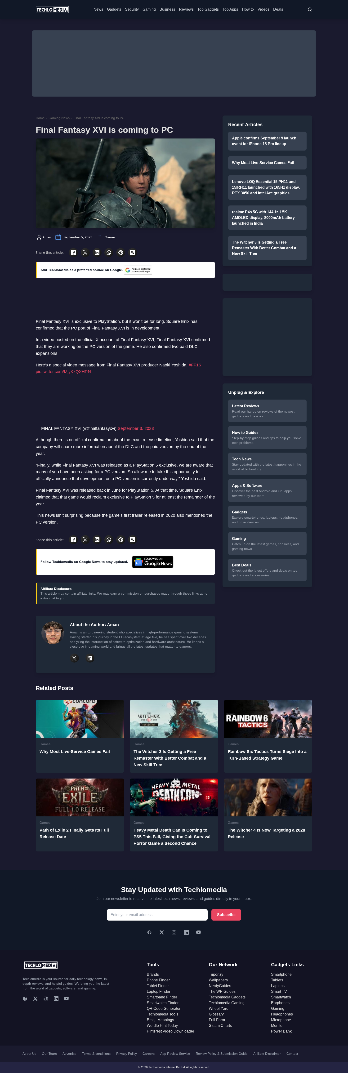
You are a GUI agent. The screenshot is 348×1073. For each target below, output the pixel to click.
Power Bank (281, 1031)
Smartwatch (281, 997)
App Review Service (175, 1053)
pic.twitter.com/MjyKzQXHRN (63, 371)
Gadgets (114, 9)
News (98, 9)
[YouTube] (198, 932)
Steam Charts (220, 1026)
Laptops (278, 986)
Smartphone (281, 974)
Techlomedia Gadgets (227, 997)
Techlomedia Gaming (227, 1003)
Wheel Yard (218, 1008)
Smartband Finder (162, 997)
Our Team (49, 1053)
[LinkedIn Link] (89, 658)
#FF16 (195, 365)
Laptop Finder (158, 991)
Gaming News (59, 118)
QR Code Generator (163, 1008)
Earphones (280, 1003)
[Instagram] (174, 932)
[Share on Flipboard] (132, 252)
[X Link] (74, 658)
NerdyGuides (220, 986)
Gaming (149, 9)
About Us (29, 1053)
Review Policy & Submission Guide (222, 1053)
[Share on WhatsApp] (108, 252)
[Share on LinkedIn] (97, 252)
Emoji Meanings (160, 1020)
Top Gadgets (208, 9)
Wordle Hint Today (162, 1026)
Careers (149, 1053)
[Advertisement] (174, 63)
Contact (292, 1053)
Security (132, 9)
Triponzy (216, 974)
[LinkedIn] (186, 932)
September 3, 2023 (136, 428)
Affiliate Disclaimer (267, 1053)
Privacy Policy (126, 1053)
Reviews (186, 9)
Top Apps (230, 9)
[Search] (310, 9)
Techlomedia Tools (162, 1014)
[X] (161, 932)
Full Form (217, 1020)
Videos (263, 9)
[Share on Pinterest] (120, 252)
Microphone (281, 1020)
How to (248, 9)
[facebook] (24, 998)
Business (167, 9)
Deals (278, 9)
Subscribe (226, 915)
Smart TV (279, 991)
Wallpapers (218, 980)
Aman (46, 237)
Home (40, 118)
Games (110, 237)
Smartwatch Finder (162, 1003)
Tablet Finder (158, 986)
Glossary (216, 1014)
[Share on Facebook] (73, 252)
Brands (153, 974)
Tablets (277, 980)
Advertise (69, 1053)
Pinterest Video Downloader (170, 1031)
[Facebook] (149, 932)
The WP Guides (222, 991)
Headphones (282, 1014)
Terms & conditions (96, 1053)
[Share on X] (85, 252)
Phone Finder (158, 980)
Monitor (277, 1026)
